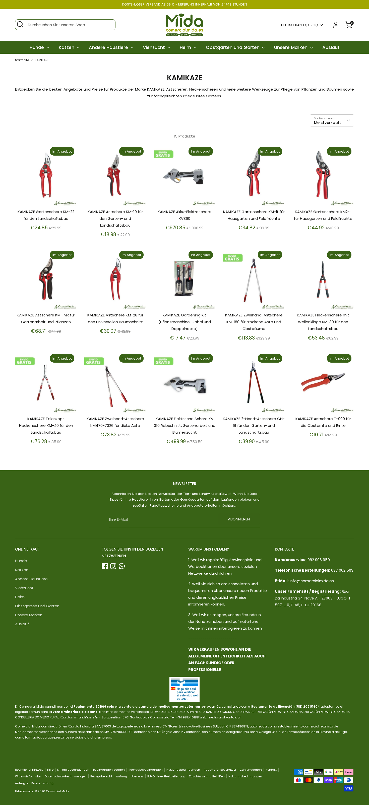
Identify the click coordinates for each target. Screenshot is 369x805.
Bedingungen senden (109, 770)
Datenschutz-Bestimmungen (66, 776)
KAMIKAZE (42, 60)
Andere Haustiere (109, 47)
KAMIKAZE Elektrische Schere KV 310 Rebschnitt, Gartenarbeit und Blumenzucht (184, 425)
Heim (186, 47)
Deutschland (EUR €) (299, 25)
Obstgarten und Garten (233, 47)
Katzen (67, 47)
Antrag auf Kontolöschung (34, 783)
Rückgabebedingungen (146, 770)
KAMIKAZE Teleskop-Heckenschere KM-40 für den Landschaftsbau (46, 425)
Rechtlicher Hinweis (29, 770)
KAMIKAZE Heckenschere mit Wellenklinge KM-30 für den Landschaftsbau (323, 321)
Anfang (121, 776)
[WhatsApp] (122, 566)
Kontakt (271, 770)
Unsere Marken (291, 47)
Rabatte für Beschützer (220, 770)
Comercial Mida (57, 791)
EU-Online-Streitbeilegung (166, 776)
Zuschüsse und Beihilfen (207, 776)
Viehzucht (154, 47)
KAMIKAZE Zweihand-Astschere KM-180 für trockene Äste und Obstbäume (254, 321)
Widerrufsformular (28, 776)
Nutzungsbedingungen (183, 770)
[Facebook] (105, 566)
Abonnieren (239, 519)
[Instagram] (113, 566)
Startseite (22, 60)
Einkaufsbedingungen (73, 770)
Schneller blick (46, 198)
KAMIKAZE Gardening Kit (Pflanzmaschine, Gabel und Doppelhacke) (184, 321)
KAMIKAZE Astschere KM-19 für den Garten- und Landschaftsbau (115, 218)
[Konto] (336, 25)
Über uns (137, 776)
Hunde (37, 47)
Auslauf (330, 47)
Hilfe (50, 770)
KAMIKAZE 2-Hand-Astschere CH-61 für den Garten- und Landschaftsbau (254, 425)
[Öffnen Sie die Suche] (20, 24)
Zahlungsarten (251, 770)
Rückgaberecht (101, 776)
